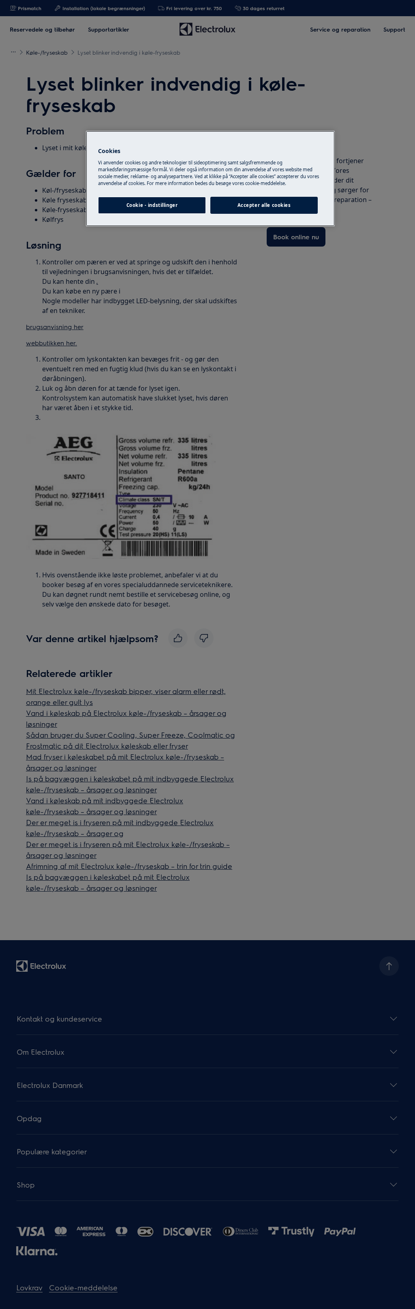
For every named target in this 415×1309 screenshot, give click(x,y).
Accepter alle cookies (264, 205)
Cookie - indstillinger (152, 205)
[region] (210, 178)
